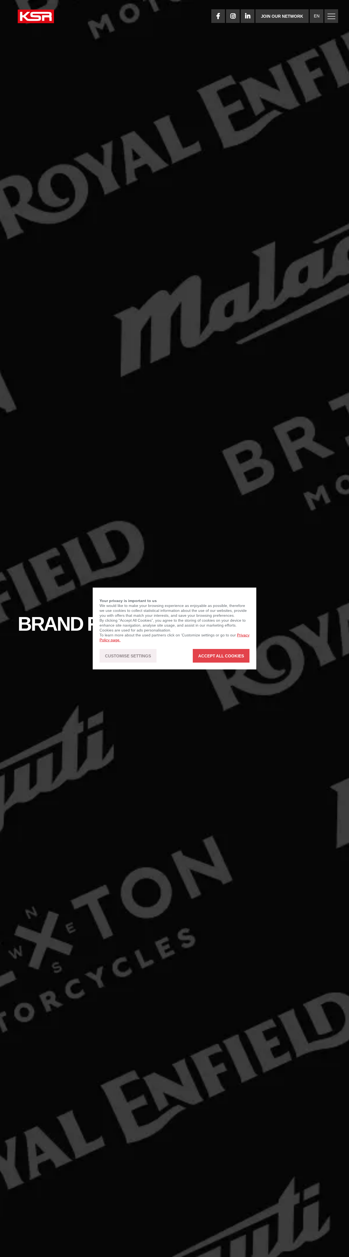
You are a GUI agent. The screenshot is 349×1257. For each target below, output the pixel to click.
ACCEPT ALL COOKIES (221, 656)
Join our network (282, 16)
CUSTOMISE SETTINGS (128, 656)
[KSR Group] (36, 17)
